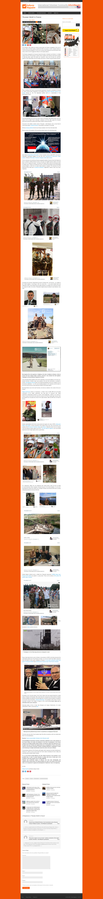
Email (23, 875)
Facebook (37, 157)
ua (32, 22)
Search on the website (66, 21)
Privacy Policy (28, 897)
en (36, 22)
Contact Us (35, 897)
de (26, 22)
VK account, (30, 426)
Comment (24, 855)
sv (40, 22)
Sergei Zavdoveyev (26, 391)
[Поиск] (78, 24)
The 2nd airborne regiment (47, 428)
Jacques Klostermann (40, 699)
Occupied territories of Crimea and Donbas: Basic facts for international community (52, 802)
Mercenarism (36, 778)
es (28, 22)
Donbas (27, 778)
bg (38, 22)
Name (23, 871)
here (37, 706)
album (45, 157)
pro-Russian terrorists (43, 778)
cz (30, 22)
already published (29, 127)
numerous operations (39, 167)
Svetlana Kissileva (34, 125)
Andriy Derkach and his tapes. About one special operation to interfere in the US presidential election (33, 788)
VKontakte (32, 157)
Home (22, 897)
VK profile (36, 154)
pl (34, 22)
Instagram (42, 157)
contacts (50, 157)
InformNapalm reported (30, 382)
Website (23, 880)
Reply (58, 823)
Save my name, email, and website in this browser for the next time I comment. (38, 885)
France (31, 778)
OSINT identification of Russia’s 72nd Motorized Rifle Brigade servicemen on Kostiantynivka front (33, 795)
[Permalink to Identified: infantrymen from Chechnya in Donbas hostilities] (43, 788)
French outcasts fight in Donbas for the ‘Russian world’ (37, 738)
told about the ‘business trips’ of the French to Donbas (47, 661)
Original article (25, 768)
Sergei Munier (31, 154)
